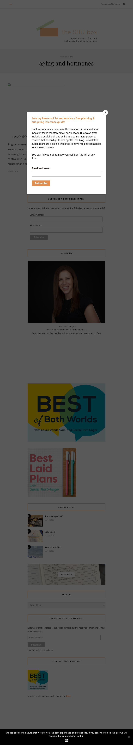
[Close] (105, 112)
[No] (129, 737)
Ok (66, 740)
